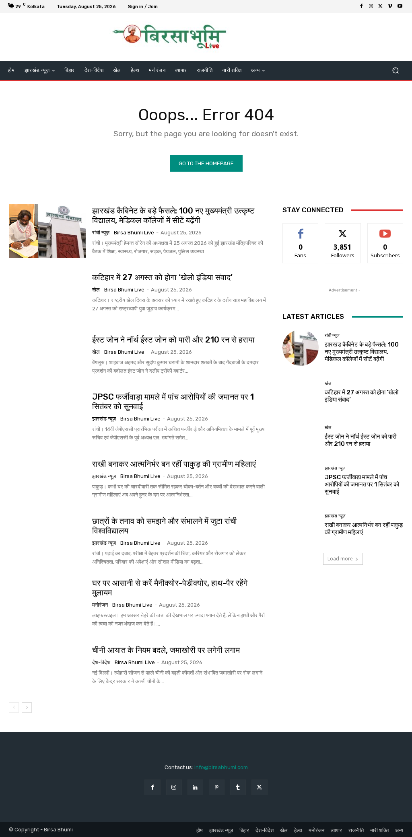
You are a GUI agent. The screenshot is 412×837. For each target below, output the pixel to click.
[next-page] (27, 707)
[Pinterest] (217, 787)
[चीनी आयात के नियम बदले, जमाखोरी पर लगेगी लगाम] (47, 665)
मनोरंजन (100, 604)
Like (300, 229)
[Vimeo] (390, 6)
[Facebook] (361, 6)
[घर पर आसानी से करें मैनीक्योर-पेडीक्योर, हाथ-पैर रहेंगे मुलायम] (47, 603)
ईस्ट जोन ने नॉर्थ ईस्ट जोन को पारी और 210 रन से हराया (173, 340)
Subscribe (385, 229)
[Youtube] (400, 6)
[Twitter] (380, 6)
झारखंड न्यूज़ (104, 418)
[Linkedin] (195, 787)
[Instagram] (371, 6)
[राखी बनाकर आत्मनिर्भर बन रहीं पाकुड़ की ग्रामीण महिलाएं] (47, 479)
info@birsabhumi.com (221, 767)
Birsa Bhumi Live (134, 233)
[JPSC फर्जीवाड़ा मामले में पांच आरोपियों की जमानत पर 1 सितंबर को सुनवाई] (47, 417)
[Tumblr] (238, 787)
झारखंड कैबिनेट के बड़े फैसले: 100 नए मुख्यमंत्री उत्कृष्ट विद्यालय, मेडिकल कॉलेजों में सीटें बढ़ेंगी (173, 215)
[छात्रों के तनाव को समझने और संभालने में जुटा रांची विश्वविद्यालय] (47, 541)
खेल (96, 289)
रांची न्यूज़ (100, 232)
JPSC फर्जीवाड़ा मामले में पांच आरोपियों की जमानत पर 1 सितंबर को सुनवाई (362, 484)
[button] (395, 70)
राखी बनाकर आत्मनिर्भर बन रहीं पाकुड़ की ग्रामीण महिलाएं (174, 464)
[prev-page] (14, 707)
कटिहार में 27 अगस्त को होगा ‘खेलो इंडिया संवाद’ (162, 277)
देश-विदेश (101, 662)
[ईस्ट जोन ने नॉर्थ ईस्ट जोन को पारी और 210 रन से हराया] (47, 355)
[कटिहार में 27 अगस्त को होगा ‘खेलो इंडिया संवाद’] (47, 293)
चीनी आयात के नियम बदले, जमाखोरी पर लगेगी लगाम (166, 650)
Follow (343, 229)
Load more (340, 558)
